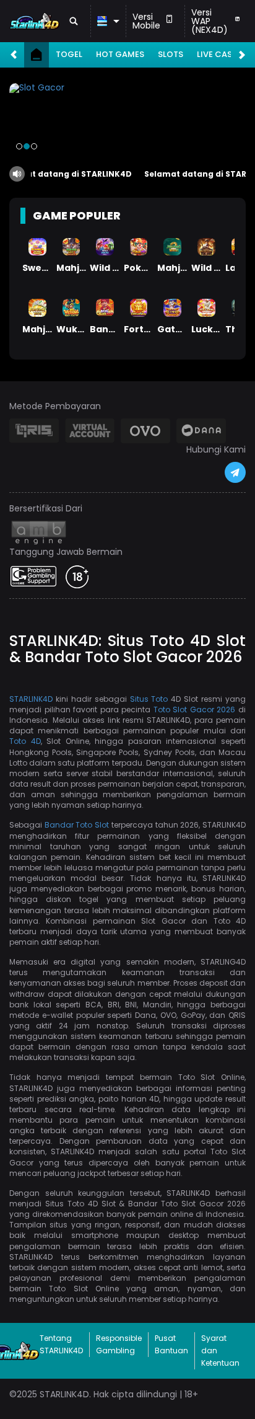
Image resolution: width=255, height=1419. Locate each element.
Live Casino (222, 54)
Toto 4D (25, 741)
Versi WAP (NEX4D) (209, 21)
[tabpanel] (127, 121)
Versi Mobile (146, 21)
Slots (170, 54)
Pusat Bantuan (171, 1344)
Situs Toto (149, 699)
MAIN (37, 247)
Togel (69, 54)
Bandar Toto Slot (77, 825)
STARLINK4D (31, 699)
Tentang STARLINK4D (61, 1344)
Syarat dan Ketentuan (220, 1350)
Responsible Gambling (119, 1344)
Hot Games (120, 54)
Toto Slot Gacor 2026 (194, 709)
